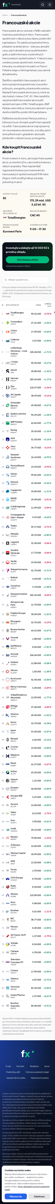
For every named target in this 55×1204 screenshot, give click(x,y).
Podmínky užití (13, 1072)
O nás (8, 1066)
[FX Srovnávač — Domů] (27, 1054)
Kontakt (20, 1066)
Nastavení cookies (40, 1077)
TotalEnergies (16, 217)
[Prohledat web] (43, 5)
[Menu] (50, 5)
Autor (47, 1066)
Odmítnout (39, 1196)
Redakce (34, 1066)
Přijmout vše (16, 1196)
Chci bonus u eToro (27, 259)
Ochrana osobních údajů (37, 1072)
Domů (4, 15)
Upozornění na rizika (15, 1077)
